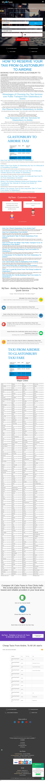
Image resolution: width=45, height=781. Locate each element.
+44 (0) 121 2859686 (12, 51)
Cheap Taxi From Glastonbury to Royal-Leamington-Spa (38, 483)
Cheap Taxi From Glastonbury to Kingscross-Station (6, 446)
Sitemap (29, 756)
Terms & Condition (17, 756)
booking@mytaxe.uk (34, 48)
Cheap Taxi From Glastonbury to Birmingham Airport (38, 575)
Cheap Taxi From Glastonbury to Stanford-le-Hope (27, 417)
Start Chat (38, 774)
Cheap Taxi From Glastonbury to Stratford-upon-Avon (27, 502)
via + (35, 23)
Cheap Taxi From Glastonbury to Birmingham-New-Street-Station (6, 389)
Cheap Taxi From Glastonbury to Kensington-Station (6, 444)
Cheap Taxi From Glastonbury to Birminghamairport (27, 547)
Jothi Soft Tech (30, 778)
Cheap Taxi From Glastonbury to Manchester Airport (38, 569)
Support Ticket (34, 51)
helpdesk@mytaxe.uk (27, 773)
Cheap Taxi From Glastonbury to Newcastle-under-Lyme (6, 575)
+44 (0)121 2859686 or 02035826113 (12, 712)
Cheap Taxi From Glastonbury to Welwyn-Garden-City (38, 534)
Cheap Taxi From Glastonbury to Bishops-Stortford (17, 442)
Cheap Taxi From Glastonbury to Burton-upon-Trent (17, 389)
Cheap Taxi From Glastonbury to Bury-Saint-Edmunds (17, 436)
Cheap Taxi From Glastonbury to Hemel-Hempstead (6, 470)
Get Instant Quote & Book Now (38, 636)
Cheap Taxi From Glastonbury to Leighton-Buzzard (17, 487)
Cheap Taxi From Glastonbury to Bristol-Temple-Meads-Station (6, 399)
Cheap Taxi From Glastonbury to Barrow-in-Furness (27, 536)
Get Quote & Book (22, 39)
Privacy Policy (24, 756)
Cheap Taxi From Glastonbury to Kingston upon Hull (38, 442)
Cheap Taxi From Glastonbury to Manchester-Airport (38, 459)
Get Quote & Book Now (22, 377)
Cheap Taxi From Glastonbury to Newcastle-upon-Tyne (6, 453)
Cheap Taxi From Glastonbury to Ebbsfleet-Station (6, 404)
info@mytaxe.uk (25, 770)
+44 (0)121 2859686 (26, 753)
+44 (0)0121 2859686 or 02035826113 (27, 755)
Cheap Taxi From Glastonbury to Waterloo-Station (6, 461)
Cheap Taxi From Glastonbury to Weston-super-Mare (6, 569)
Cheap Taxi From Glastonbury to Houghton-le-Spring (17, 489)
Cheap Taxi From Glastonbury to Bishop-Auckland (27, 474)
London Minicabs (22, 775)
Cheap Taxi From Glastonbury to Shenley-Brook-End (27, 459)
